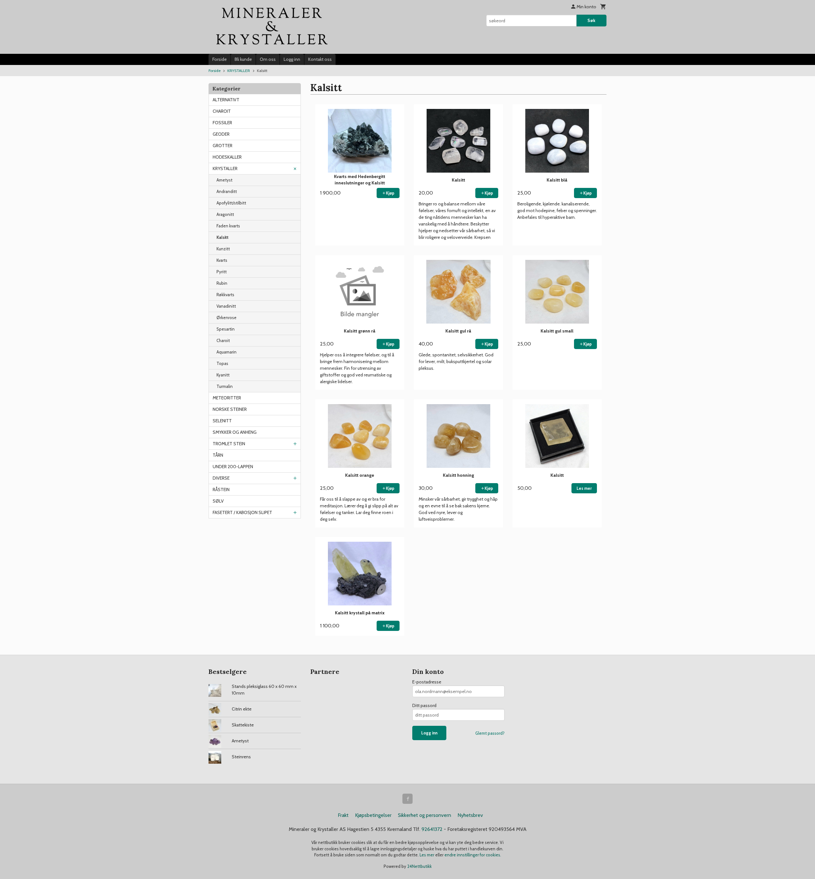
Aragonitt (225, 214)
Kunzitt (223, 248)
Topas (222, 363)
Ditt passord (424, 705)
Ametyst (224, 179)
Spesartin (225, 329)
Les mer (427, 854)
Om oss (268, 59)
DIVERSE (221, 478)
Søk (591, 20)
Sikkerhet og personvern (424, 815)
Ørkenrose (226, 317)
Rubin (221, 283)
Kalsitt (222, 237)
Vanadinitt (226, 306)
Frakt (343, 815)
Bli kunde (243, 59)
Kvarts (221, 260)
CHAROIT (222, 111)
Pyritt (221, 271)
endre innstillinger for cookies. (472, 854)
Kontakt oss (320, 59)
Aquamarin (226, 351)
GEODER (221, 134)
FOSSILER (222, 122)
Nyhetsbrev (470, 815)
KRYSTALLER (225, 168)
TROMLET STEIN (229, 444)
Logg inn (292, 59)
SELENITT (222, 421)
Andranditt (226, 191)
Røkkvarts (225, 294)
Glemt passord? (490, 733)
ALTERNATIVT (226, 100)
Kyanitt (223, 374)
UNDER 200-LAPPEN (233, 466)
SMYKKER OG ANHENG (235, 432)
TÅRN (218, 455)
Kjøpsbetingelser (373, 815)
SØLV (218, 501)
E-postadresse (426, 682)
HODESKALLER (227, 157)
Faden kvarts (228, 225)
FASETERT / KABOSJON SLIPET (242, 512)
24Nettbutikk (419, 866)
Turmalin (224, 386)
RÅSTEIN (221, 489)
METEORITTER (227, 398)
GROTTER (222, 145)
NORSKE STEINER (230, 409)
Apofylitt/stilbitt (231, 202)
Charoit (223, 340)
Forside (219, 59)
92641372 (432, 829)
